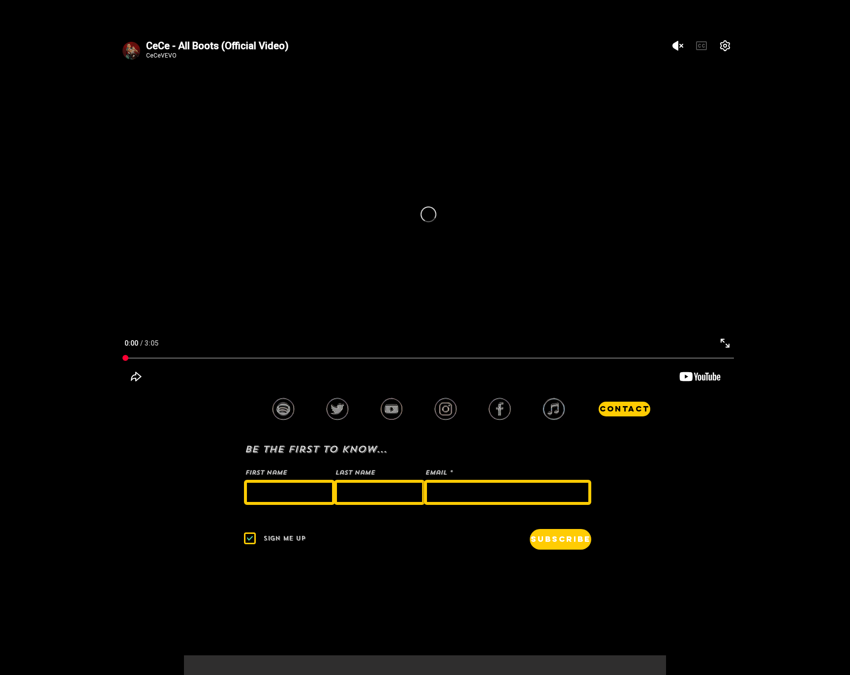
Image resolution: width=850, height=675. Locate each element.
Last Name (355, 472)
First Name (266, 472)
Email (436, 472)
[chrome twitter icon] (337, 409)
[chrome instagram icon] (445, 409)
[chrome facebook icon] (500, 409)
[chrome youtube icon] (391, 409)
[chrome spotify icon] (283, 409)
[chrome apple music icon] (554, 409)
